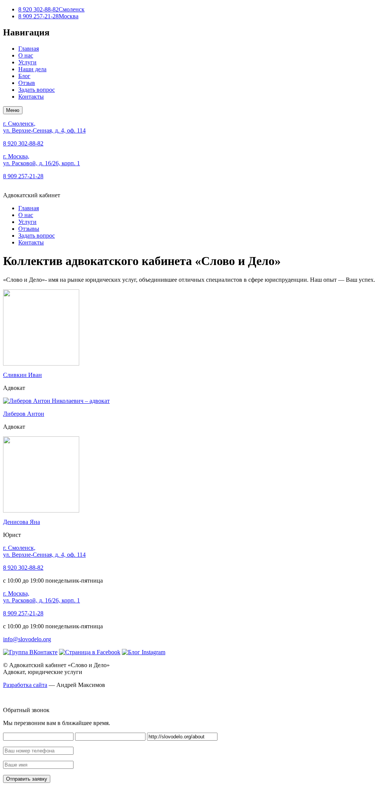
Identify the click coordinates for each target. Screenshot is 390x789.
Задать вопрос (36, 89)
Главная (28, 48)
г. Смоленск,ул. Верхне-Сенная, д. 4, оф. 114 (44, 127)
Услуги (27, 62)
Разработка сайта (25, 685)
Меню (12, 110)
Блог (24, 76)
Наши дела (32, 69)
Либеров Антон (23, 413)
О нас (25, 55)
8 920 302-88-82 (51, 9)
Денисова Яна (21, 522)
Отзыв (26, 83)
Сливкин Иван (22, 375)
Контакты (31, 96)
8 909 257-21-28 (48, 16)
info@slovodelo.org (27, 639)
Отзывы (28, 228)
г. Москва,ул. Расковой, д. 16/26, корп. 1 (41, 159)
